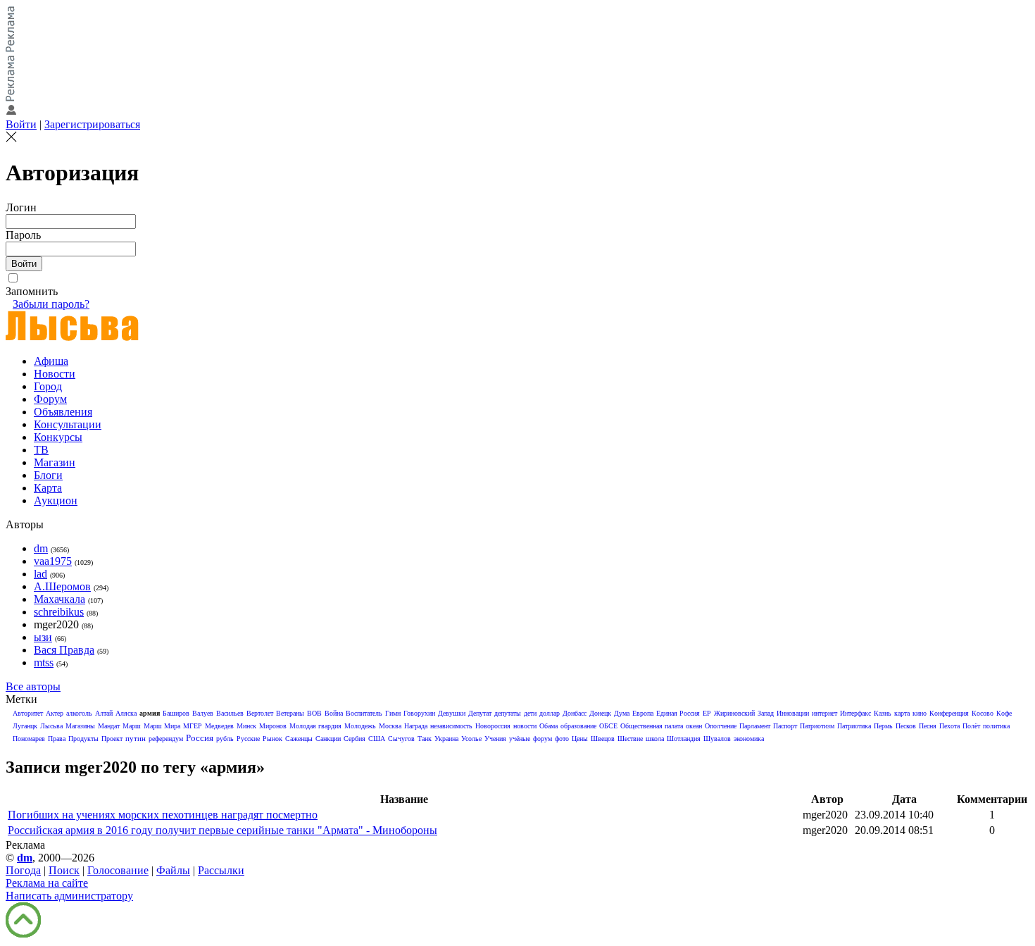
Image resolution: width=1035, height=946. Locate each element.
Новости (54, 374)
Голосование (118, 870)
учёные (519, 738)
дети (530, 713)
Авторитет (28, 713)
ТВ (41, 450)
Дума (621, 713)
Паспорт (785, 726)
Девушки (451, 713)
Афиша (51, 361)
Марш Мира (162, 726)
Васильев (230, 713)
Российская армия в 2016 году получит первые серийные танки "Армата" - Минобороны (222, 830)
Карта (48, 488)
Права (56, 738)
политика (996, 726)
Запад (766, 713)
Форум (50, 399)
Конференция (949, 713)
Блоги (48, 475)
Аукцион (55, 500)
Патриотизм (817, 726)
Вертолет (259, 713)
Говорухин (419, 713)
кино (919, 713)
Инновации (793, 713)
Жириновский (734, 713)
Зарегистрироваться (92, 124)
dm (41, 548)
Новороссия (492, 726)
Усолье (471, 738)
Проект (112, 738)
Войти (21, 124)
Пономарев (29, 738)
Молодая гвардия (315, 726)
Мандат (109, 726)
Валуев (202, 713)
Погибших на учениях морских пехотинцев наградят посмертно (163, 815)
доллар (549, 713)
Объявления (63, 412)
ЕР (707, 713)
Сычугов (401, 738)
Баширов (176, 713)
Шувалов (717, 738)
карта (902, 713)
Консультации (67, 424)
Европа (642, 713)
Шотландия (684, 738)
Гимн (393, 713)
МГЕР (192, 726)
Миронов (273, 726)
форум (542, 738)
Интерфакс (855, 713)
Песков (906, 726)
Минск (246, 726)
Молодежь (360, 726)
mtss (44, 662)
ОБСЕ (608, 726)
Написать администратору (69, 896)
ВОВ (314, 713)
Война (334, 713)
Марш (132, 726)
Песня (927, 726)
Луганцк (25, 726)
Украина (446, 738)
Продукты (83, 738)
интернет (824, 713)
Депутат (479, 713)
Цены (580, 738)
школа (655, 738)
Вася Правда (64, 650)
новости (525, 726)
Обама (548, 726)
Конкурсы (58, 437)
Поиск (64, 870)
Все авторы (33, 686)
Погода (23, 870)
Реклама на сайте (47, 883)
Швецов (603, 738)
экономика (749, 738)
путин (135, 738)
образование (578, 726)
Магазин (54, 462)
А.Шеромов (62, 586)
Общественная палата (651, 726)
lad (40, 574)
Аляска (126, 713)
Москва (390, 726)
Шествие (630, 738)
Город (48, 386)
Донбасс (574, 713)
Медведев (219, 726)
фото (562, 738)
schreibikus (59, 612)
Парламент (754, 726)
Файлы (173, 870)
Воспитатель (364, 713)
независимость (451, 726)
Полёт (971, 726)
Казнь (882, 713)
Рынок (272, 738)
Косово (982, 713)
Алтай (104, 713)
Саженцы (299, 738)
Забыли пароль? (51, 304)
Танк (425, 738)
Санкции (328, 738)
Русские (248, 738)
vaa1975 (53, 561)
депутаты (507, 713)
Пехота (949, 726)
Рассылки (221, 870)
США (376, 738)
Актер (54, 713)
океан (694, 726)
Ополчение (720, 726)
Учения (495, 738)
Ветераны (290, 713)
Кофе (1004, 713)
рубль (225, 738)
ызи (43, 637)
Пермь (883, 726)
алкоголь (79, 713)
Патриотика (854, 726)
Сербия (354, 738)
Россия (199, 738)
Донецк (600, 713)
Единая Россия (678, 713)
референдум (166, 738)
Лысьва (51, 726)
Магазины (80, 726)
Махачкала (59, 599)
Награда (415, 726)
